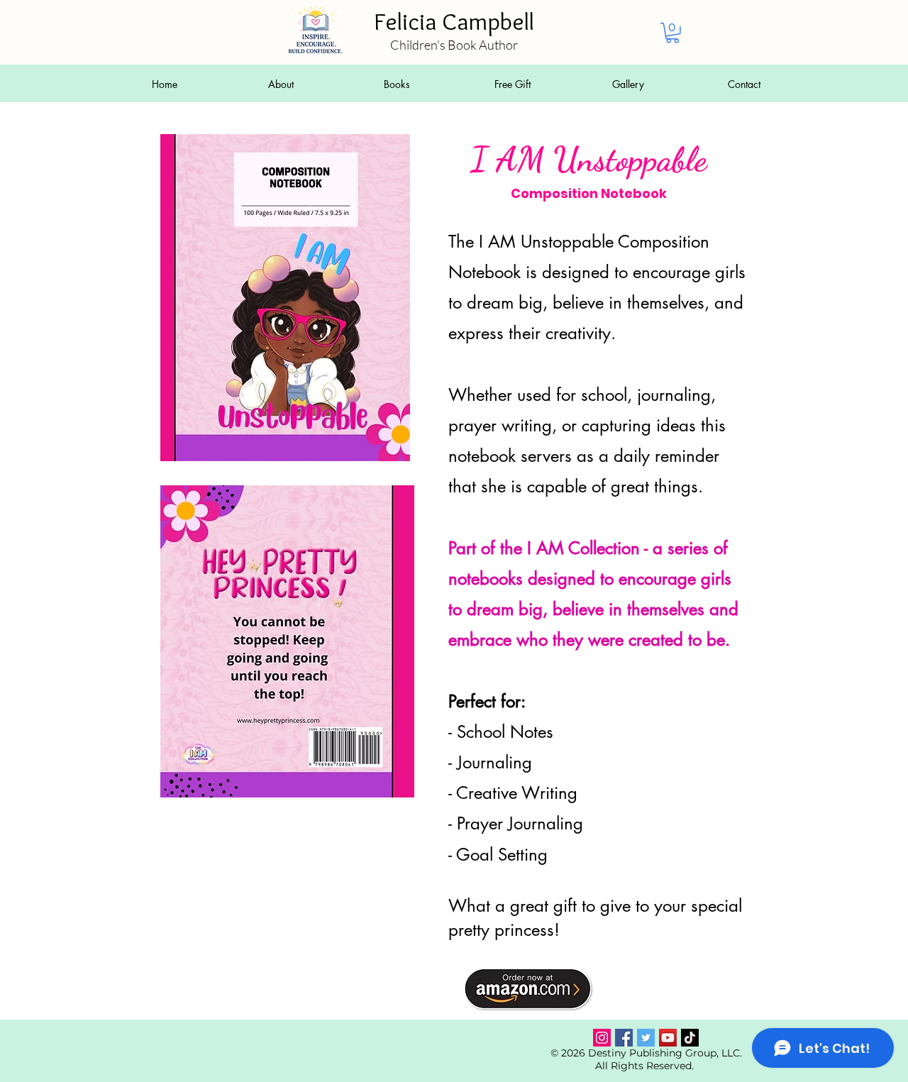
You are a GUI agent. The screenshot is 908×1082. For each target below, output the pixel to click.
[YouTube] (668, 1038)
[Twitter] (646, 1038)
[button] (672, 33)
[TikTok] (690, 1038)
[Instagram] (602, 1038)
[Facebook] (624, 1038)
